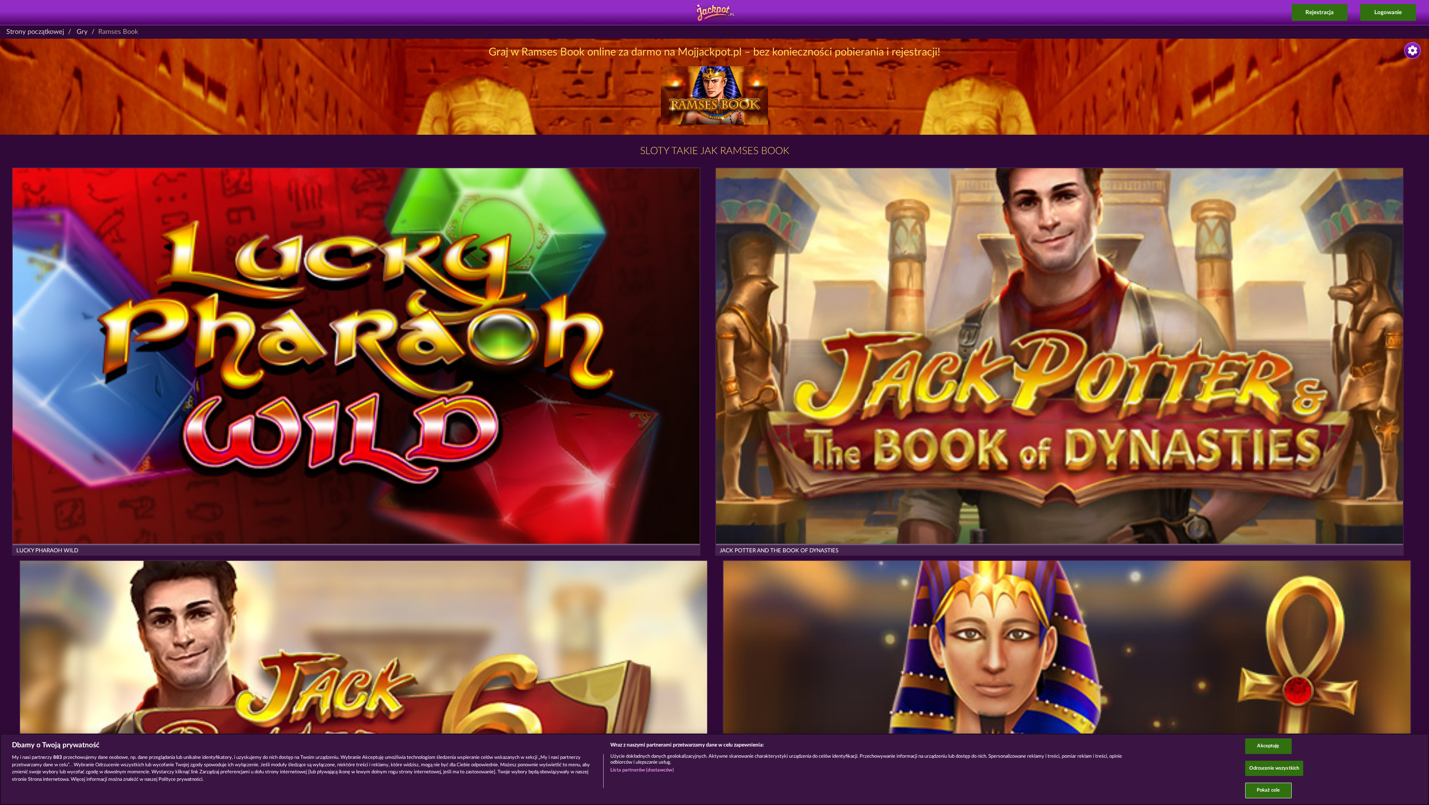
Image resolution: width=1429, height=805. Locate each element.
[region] (714, 769)
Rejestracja (1319, 12)
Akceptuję (1268, 746)
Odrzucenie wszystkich (1274, 768)
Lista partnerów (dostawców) (642, 770)
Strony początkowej (35, 32)
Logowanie (1388, 12)
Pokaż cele (1268, 790)
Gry (82, 32)
